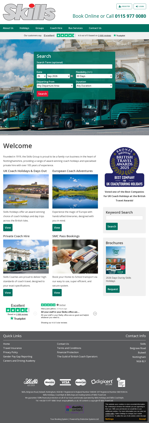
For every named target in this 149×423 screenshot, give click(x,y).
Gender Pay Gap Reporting (17, 356)
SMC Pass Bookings (66, 236)
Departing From (45, 81)
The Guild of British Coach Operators (77, 356)
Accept (142, 419)
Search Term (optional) (50, 62)
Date (39, 72)
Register (126, 6)
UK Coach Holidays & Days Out (25, 171)
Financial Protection (68, 352)
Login (141, 6)
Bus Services (76, 28)
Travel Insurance (12, 348)
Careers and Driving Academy (19, 360)
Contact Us (95, 28)
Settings (109, 419)
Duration (81, 81)
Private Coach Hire (16, 236)
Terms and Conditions (69, 348)
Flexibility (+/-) (84, 72)
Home (6, 343)
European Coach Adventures (72, 171)
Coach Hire (56, 28)
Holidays (24, 28)
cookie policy (109, 413)
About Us (8, 28)
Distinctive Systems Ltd (89, 419)
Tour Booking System (59, 419)
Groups (40, 28)
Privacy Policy (10, 352)
